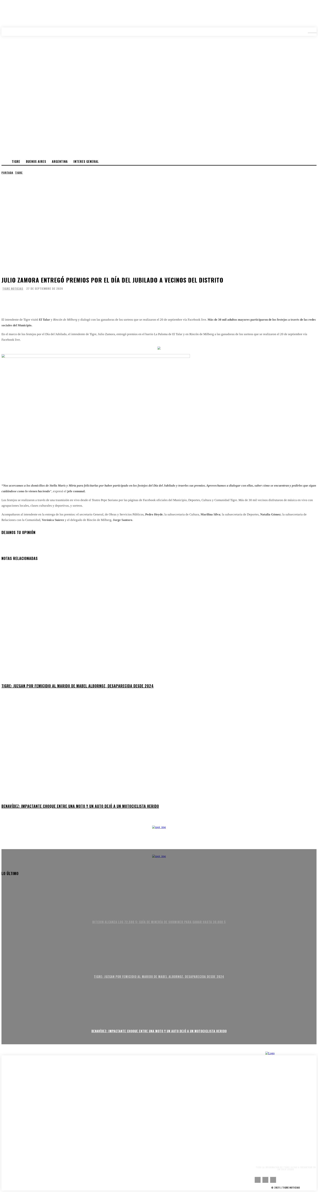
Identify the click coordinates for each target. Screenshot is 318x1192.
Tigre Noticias (12, 288)
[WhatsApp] (31, 299)
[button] (309, 31)
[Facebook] (7, 299)
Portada (7, 172)
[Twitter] (19, 299)
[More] (46, 299)
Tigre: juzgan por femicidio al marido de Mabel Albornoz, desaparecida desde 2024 (77, 686)
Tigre (19, 172)
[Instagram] (265, 1180)
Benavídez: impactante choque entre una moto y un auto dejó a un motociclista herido (80, 806)
